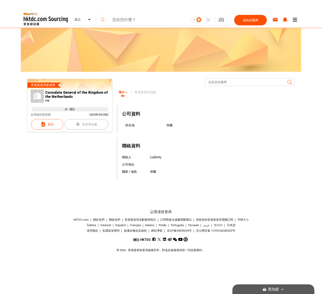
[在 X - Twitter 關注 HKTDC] (159, 239)
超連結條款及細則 (135, 230)
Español (120, 225)
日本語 (231, 225)
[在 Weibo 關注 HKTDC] (170, 239)
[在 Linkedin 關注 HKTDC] (165, 239)
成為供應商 (250, 20)
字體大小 (243, 219)
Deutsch (106, 225)
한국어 (218, 225)
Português (177, 225)
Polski (162, 225)
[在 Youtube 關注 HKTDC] (180, 239)
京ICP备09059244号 (179, 230)
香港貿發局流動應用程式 (140, 219)
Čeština (91, 225)
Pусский (193, 225)
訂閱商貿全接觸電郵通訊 (176, 219)
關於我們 (98, 219)
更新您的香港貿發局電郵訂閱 (214, 219)
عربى (206, 225)
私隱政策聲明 (111, 230)
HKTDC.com (81, 219)
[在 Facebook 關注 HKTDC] (154, 239)
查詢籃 (273, 289)
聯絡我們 (114, 219)
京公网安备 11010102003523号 (215, 230)
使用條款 (92, 230)
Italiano (149, 225)
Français (135, 225)
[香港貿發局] (161, 212)
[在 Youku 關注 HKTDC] (186, 239)
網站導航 (157, 230)
